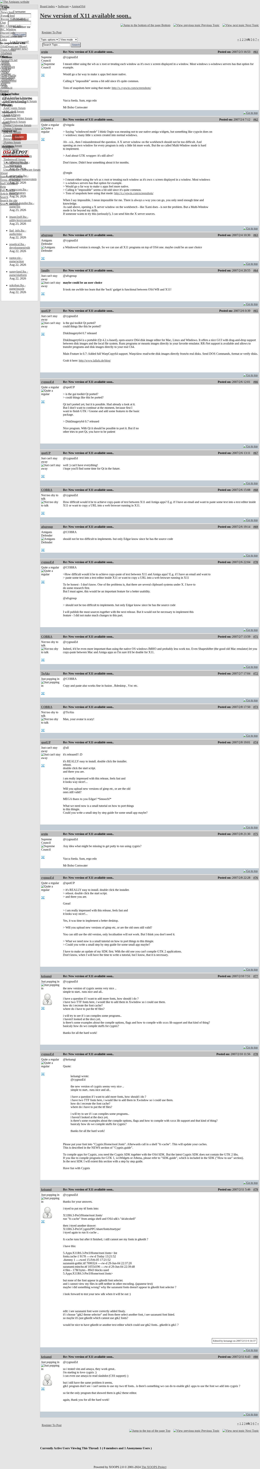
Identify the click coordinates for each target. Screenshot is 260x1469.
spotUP (46, 310)
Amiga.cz (6, 87)
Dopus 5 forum (12, 128)
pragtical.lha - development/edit (19, 246)
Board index (47, 6)
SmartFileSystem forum (17, 156)
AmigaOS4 (78, 6)
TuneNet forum (12, 166)
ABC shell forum (13, 111)
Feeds (3, 8)
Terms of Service (10, 180)
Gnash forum (11, 135)
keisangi (46, 976)
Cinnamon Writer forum (17, 118)
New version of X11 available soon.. (85, 15)
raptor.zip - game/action (16, 259)
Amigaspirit (7, 67)
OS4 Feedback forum (16, 97)
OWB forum (11, 149)
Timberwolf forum (14, 159)
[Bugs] (22, 46)
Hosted (4, 91)
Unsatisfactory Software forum (21, 169)
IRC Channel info (11, 26)
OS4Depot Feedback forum (20, 101)
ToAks (45, 673)
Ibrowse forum (12, 138)
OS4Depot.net (9, 46)
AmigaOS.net (8, 60)
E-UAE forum (12, 132)
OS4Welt (6, 53)
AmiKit (5, 70)
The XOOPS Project (153, 1467)
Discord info (7, 32)
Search (4, 197)
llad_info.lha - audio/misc (17, 232)
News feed (7, 12)
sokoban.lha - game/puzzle (17, 287)
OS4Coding (7, 77)
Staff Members (9, 183)
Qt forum (8, 152)
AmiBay (5, 73)
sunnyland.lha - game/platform (18, 273)
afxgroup (47, 235)
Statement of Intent (11, 176)
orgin (44, 51)
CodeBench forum (14, 121)
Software (63, 6)
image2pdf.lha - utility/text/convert (20, 218)
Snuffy (45, 270)
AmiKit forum (11, 115)
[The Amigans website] (14, 1)
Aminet (5, 63)
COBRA (46, 489)
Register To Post (51, 32)
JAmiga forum (12, 142)
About (4, 173)
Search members (10, 204)
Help (3, 186)
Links (3, 39)
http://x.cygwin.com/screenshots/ (131, 88)
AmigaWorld (8, 80)
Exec (3, 84)
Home (3, 5)
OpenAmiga (8, 50)
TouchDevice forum (15, 162)
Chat (3, 22)
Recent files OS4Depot (14, 19)
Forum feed (7, 15)
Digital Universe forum (17, 125)
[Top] (250, 111)
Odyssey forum (12, 145)
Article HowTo (9, 193)
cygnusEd (47, 119)
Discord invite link (11, 36)
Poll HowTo (7, 190)
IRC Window (8, 29)
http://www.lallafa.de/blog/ (95, 360)
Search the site (8, 200)
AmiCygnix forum (14, 108)
